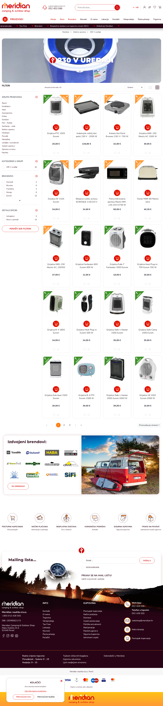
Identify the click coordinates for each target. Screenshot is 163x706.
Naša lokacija (138, 629)
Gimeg (21, 192)
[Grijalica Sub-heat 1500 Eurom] (56, 389)
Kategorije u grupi (12, 161)
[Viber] (12, 635)
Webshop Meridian (104, 26)
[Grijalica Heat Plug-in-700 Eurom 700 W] (147, 258)
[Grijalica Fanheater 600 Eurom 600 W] (86, 258)
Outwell (21, 182)
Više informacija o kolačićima (35, 691)
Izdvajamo (21, 216)
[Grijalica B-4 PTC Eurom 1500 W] (86, 389)
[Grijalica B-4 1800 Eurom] (56, 323)
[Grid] (157, 87)
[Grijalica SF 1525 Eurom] (56, 192)
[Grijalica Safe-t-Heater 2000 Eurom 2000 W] (117, 389)
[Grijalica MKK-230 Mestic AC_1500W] (56, 258)
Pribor (4, 116)
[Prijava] (144, 7)
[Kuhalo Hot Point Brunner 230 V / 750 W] (117, 127)
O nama (94, 19)
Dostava (87, 617)
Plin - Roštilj (7, 123)
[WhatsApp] (16, 635)
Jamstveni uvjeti (90, 637)
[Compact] (150, 87)
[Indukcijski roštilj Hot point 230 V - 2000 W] (86, 127)
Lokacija (105, 19)
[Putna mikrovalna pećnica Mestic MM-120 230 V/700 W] (117, 192)
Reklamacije (89, 627)
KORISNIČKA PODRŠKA (95, 526)
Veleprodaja (128, 19)
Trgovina (157, 19)
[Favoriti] (154, 7)
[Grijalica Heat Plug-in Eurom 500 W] (86, 323)
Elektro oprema (8, 129)
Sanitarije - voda (8, 126)
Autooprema (7, 113)
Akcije (53, 19)
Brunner (21, 185)
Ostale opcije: (10, 210)
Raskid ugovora (90, 630)
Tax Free (23, 26)
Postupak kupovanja (92, 611)
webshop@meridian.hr (56, 6)
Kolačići (46, 637)
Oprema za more (8, 149)
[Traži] (117, 7)
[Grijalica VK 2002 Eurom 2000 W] (147, 389)
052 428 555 (138, 613)
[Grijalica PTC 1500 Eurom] (56, 127)
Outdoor (5, 119)
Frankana (21, 189)
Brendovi (39, 26)
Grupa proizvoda (12, 97)
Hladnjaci (5, 133)
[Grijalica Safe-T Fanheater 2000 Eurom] (117, 258)
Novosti (83, 19)
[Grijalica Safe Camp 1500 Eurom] (147, 323)
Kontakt (115, 19)
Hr (137, 7)
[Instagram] (7, 635)
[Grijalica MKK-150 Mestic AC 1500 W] (147, 127)
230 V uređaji (21, 167)
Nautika (5, 152)
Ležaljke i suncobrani (10, 142)
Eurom (21, 196)
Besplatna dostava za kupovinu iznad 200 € (69, 26)
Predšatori (6, 106)
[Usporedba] (149, 7)
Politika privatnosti (92, 624)
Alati (4, 109)
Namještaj (6, 139)
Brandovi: (7, 176)
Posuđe (5, 136)
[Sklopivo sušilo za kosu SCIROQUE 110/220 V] (86, 192)
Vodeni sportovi (8, 146)
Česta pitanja (144, 19)
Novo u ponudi (21, 219)
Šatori (4, 103)
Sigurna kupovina (91, 634)
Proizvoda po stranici (148, 425)
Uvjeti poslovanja (91, 621)
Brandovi (72, 19)
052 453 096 (55, 8)
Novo (62, 19)
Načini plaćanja (90, 614)
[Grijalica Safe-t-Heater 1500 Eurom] (117, 323)
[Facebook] (3, 635)
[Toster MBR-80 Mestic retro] (147, 192)
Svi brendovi (18, 486)
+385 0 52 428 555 (11, 615)
